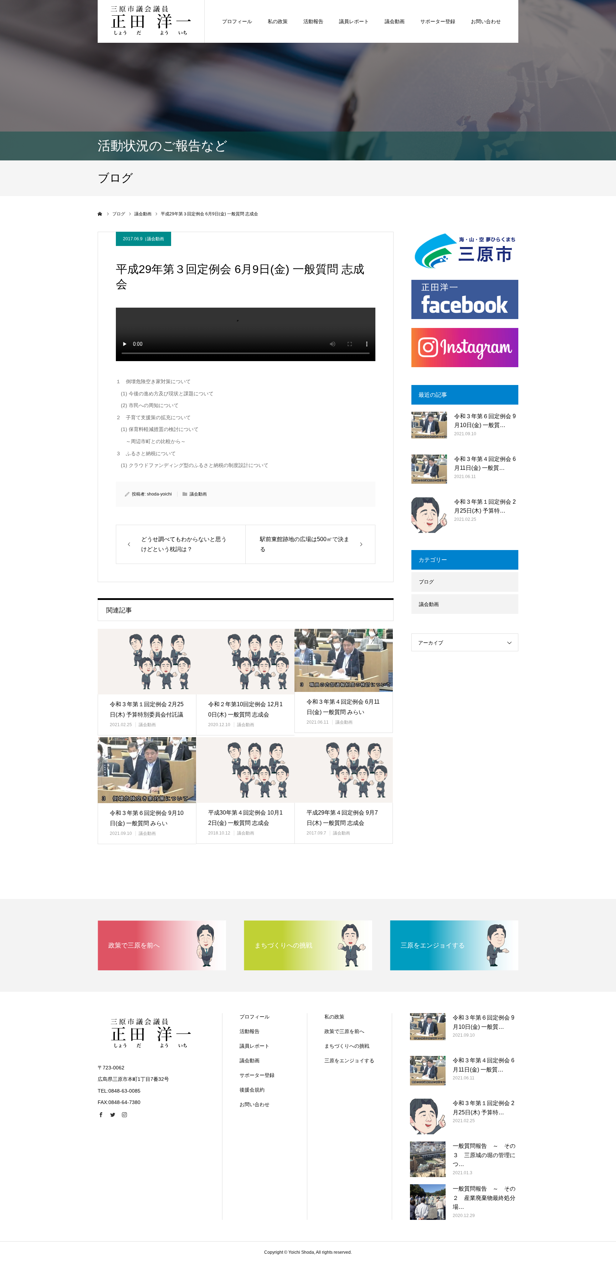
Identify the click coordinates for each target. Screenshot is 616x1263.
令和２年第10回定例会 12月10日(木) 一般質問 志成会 (245, 709)
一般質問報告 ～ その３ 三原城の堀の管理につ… (484, 1155)
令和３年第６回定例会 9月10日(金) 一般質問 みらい (147, 818)
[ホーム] (100, 214)
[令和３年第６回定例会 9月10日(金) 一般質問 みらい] (147, 770)
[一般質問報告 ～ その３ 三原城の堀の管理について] (428, 1159)
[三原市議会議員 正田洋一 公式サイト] (151, 21)
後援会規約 (252, 1090)
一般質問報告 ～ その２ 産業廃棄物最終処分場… (484, 1198)
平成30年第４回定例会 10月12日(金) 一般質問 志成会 (245, 818)
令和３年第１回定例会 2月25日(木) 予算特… (485, 506)
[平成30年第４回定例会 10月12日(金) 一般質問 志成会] (245, 770)
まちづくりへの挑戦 (346, 1046)
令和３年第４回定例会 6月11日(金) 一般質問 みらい (343, 707)
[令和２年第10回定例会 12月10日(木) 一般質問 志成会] (245, 661)
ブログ (426, 582)
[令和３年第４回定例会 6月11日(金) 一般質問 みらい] (343, 660)
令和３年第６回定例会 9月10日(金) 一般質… (485, 420)
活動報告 (313, 21)
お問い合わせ (486, 21)
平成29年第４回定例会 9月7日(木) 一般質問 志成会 (342, 818)
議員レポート (354, 21)
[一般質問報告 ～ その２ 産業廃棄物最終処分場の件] (428, 1202)
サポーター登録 (437, 21)
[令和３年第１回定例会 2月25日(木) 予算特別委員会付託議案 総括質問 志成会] (147, 661)
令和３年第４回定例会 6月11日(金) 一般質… (485, 463)
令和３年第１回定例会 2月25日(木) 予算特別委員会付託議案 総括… (147, 714)
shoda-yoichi (159, 494)
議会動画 (395, 21)
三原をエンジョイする (349, 1060)
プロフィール (237, 21)
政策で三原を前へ (344, 1031)
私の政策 (278, 21)
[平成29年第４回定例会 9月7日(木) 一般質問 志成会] (343, 770)
